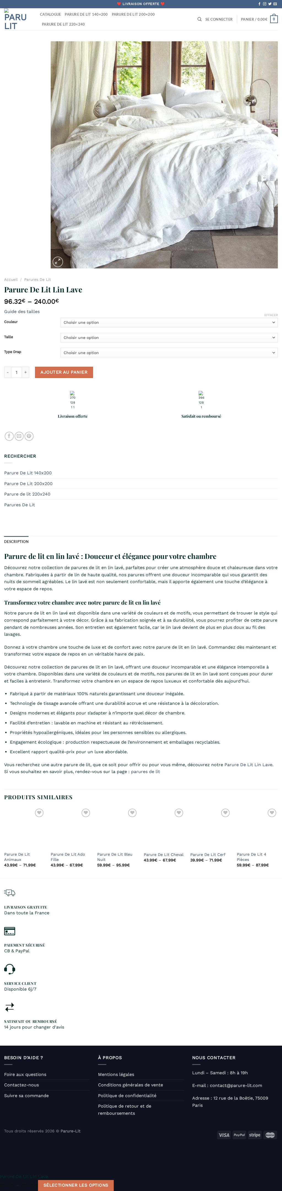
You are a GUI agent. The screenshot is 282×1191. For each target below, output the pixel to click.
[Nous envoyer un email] (275, 4)
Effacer (271, 315)
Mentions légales (116, 1074)
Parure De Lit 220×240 (63, 24)
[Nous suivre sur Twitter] (270, 4)
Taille (8, 337)
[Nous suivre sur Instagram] (264, 4)
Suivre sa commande (26, 1095)
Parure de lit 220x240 (27, 494)
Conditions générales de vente (130, 1084)
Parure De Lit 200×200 (133, 14)
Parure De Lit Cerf (208, 854)
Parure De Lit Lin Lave (248, 764)
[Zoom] (58, 262)
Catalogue (50, 14)
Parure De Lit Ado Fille (68, 857)
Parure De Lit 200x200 (28, 483)
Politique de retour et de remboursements (124, 1109)
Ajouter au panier (64, 372)
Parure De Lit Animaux (17, 857)
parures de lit (145, 771)
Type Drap (12, 352)
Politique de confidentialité (127, 1095)
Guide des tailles (22, 311)
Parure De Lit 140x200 (28, 472)
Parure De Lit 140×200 (86, 14)
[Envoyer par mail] (19, 436)
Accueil (11, 279)
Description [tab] (16, 541)
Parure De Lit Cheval (163, 854)
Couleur (11, 322)
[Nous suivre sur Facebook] (259, 4)
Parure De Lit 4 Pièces (251, 857)
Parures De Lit (37, 279)
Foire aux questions (25, 1074)
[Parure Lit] (18, 19)
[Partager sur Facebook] (9, 436)
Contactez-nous (21, 1084)
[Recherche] (199, 19)
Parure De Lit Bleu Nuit (114, 857)
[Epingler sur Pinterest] (29, 436)
